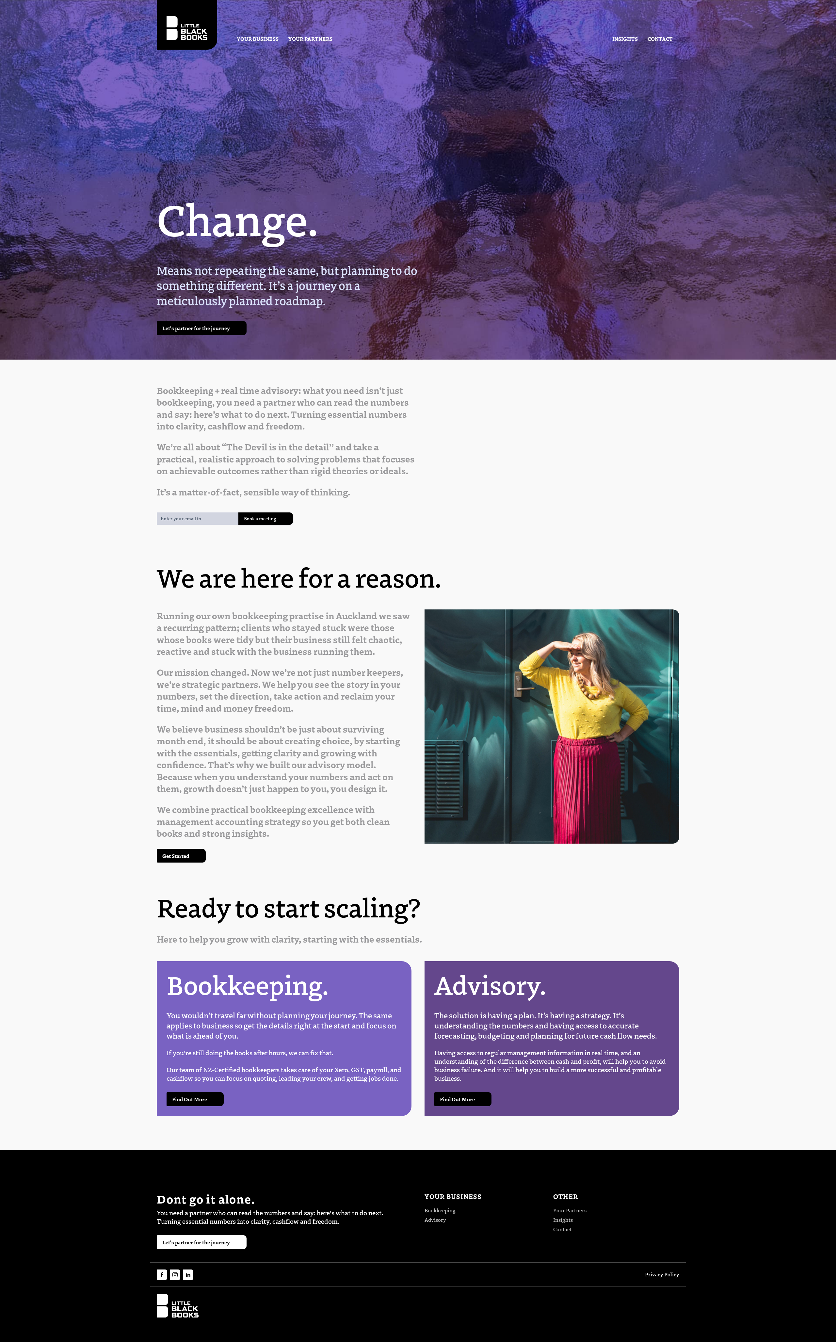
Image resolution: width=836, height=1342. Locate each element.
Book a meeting (260, 518)
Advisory (435, 1219)
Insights (625, 38)
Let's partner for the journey (196, 327)
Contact (660, 38)
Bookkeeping (440, 1210)
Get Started (175, 855)
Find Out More (189, 1099)
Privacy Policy (662, 1274)
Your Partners (310, 38)
